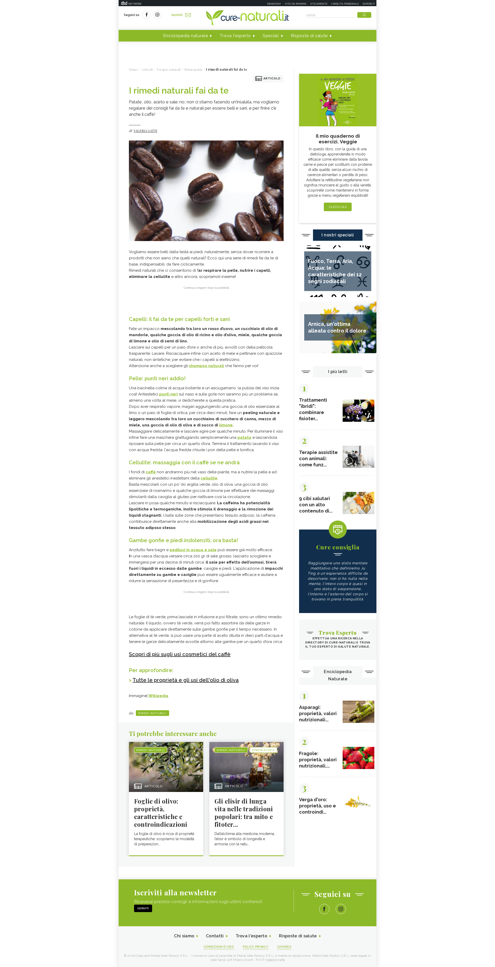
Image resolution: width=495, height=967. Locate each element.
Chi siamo (184, 935)
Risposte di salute (309, 35)
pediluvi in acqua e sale (193, 550)
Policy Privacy (255, 946)
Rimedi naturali (152, 713)
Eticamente (318, 3)
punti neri (168, 394)
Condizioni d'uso (219, 946)
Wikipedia (158, 695)
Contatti (215, 935)
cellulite (209, 478)
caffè (151, 472)
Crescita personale (345, 3)
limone (226, 425)
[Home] (247, 18)
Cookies (284, 946)
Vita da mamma (296, 3)
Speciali (271, 35)
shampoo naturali (206, 365)
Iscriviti (177, 15)
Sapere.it (369, 3)
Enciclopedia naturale (185, 35)
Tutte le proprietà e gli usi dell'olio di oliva (186, 680)
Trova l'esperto (235, 35)
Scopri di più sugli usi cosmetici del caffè (179, 654)
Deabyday (274, 3)
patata (244, 437)
